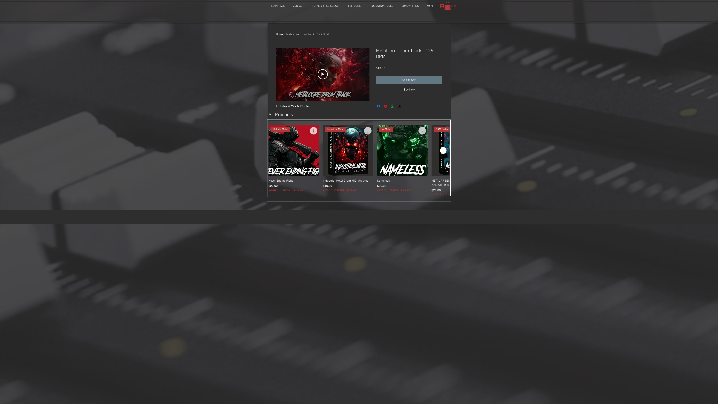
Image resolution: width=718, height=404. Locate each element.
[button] (447, 6)
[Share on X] (400, 106)
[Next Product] (443, 150)
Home (279, 34)
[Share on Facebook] (378, 106)
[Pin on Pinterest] (385, 106)
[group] (359, 160)
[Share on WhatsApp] (392, 106)
